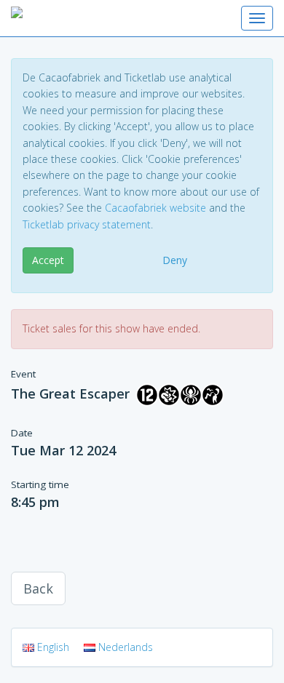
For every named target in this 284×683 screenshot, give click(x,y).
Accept (48, 260)
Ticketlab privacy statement (87, 224)
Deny (174, 260)
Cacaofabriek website (155, 208)
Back (38, 588)
